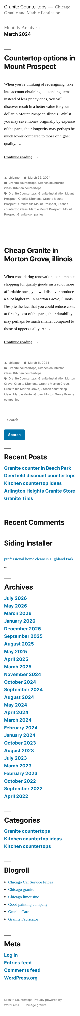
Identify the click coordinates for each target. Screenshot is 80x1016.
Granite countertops (22, 183)
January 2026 (19, 621)
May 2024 (15, 705)
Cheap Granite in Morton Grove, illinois (38, 254)
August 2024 (19, 697)
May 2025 (15, 651)
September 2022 (23, 788)
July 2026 (15, 598)
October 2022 (20, 781)
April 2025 (16, 659)
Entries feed (18, 962)
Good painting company (28, 904)
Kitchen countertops (27, 188)
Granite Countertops (25, 7)
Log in (11, 955)
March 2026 (17, 613)
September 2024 (23, 689)
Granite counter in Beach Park (37, 468)
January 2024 (20, 735)
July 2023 (15, 758)
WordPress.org (21, 978)
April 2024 (16, 712)
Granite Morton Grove (54, 383)
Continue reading (21, 157)
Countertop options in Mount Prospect (39, 62)
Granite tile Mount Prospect (37, 204)
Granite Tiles (18, 498)
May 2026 (15, 606)
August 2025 (19, 644)
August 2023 (19, 750)
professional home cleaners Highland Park (38, 559)
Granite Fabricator (23, 919)
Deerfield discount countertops (40, 475)
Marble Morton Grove (28, 394)
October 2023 (20, 743)
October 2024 (20, 682)
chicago (14, 177)
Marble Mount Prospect (45, 209)
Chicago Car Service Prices (30, 882)
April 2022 (16, 796)
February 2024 (21, 728)
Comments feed (22, 970)
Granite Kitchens (29, 199)
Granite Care (18, 911)
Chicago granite (21, 889)
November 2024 (22, 674)
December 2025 (22, 628)
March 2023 (17, 766)
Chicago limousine (23, 897)
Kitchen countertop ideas (33, 483)
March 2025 (17, 666)
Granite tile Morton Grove (21, 389)
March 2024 (18, 720)
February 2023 (20, 773)
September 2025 (23, 636)
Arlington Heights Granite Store (39, 491)
